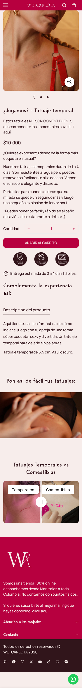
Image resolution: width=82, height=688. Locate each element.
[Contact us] (73, 679)
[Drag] (41, 502)
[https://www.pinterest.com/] (5, 661)
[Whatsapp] (57, 661)
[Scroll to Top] (74, 665)
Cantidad (11, 228)
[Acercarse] (69, 82)
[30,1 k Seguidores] (22, 661)
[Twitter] (31, 661)
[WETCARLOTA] (41, 5)
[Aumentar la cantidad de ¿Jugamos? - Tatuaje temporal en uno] (74, 228)
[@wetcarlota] (14, 661)
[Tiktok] (49, 661)
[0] (74, 5)
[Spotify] (66, 661)
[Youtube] (40, 661)
